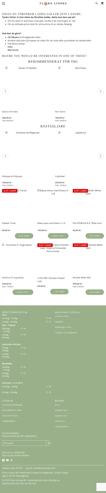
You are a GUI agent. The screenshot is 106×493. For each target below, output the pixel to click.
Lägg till (58, 235)
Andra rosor (60, 421)
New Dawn (60, 111)
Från (8, 120)
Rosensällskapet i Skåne (12, 410)
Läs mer (24, 235)
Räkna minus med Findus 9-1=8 (51, 223)
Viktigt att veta (61, 410)
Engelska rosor (61, 415)
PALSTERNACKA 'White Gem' (87, 223)
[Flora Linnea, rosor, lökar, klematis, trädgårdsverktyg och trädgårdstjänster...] (53, 3)
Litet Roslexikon (61, 426)
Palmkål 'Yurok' (9, 223)
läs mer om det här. (26, 483)
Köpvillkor (59, 321)
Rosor (57, 405)
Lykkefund (60, 176)
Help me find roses (10, 415)
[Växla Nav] (3, 3)
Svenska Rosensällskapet (12, 405)
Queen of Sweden (10, 111)
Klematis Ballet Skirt (82, 277)
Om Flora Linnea (62, 316)
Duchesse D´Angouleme (13, 277)
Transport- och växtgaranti (66, 332)
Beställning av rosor (63, 327)
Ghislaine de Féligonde (12, 176)
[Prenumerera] (48, 443)
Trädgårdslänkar (8, 421)
